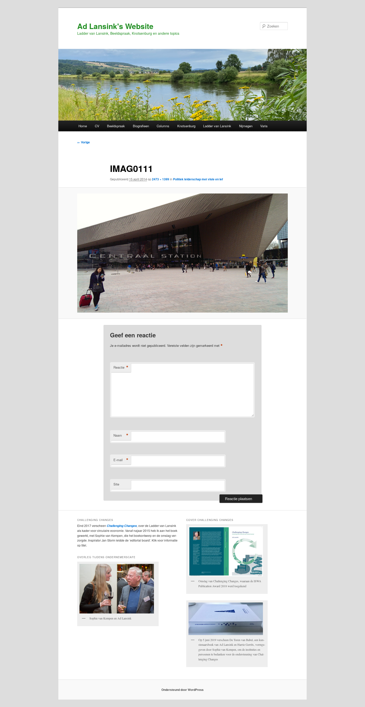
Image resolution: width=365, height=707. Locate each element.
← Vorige (83, 142)
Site (116, 484)
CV (97, 126)
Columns (163, 126)
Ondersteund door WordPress (182, 689)
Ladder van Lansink (217, 126)
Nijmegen (246, 126)
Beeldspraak (116, 126)
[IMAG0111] (182, 253)
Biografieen (141, 126)
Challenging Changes (121, 526)
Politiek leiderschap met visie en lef (198, 179)
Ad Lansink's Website (115, 26)
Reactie (120, 367)
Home (82, 126)
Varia (263, 126)
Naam (120, 435)
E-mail (120, 460)
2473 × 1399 (160, 179)
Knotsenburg (186, 126)
